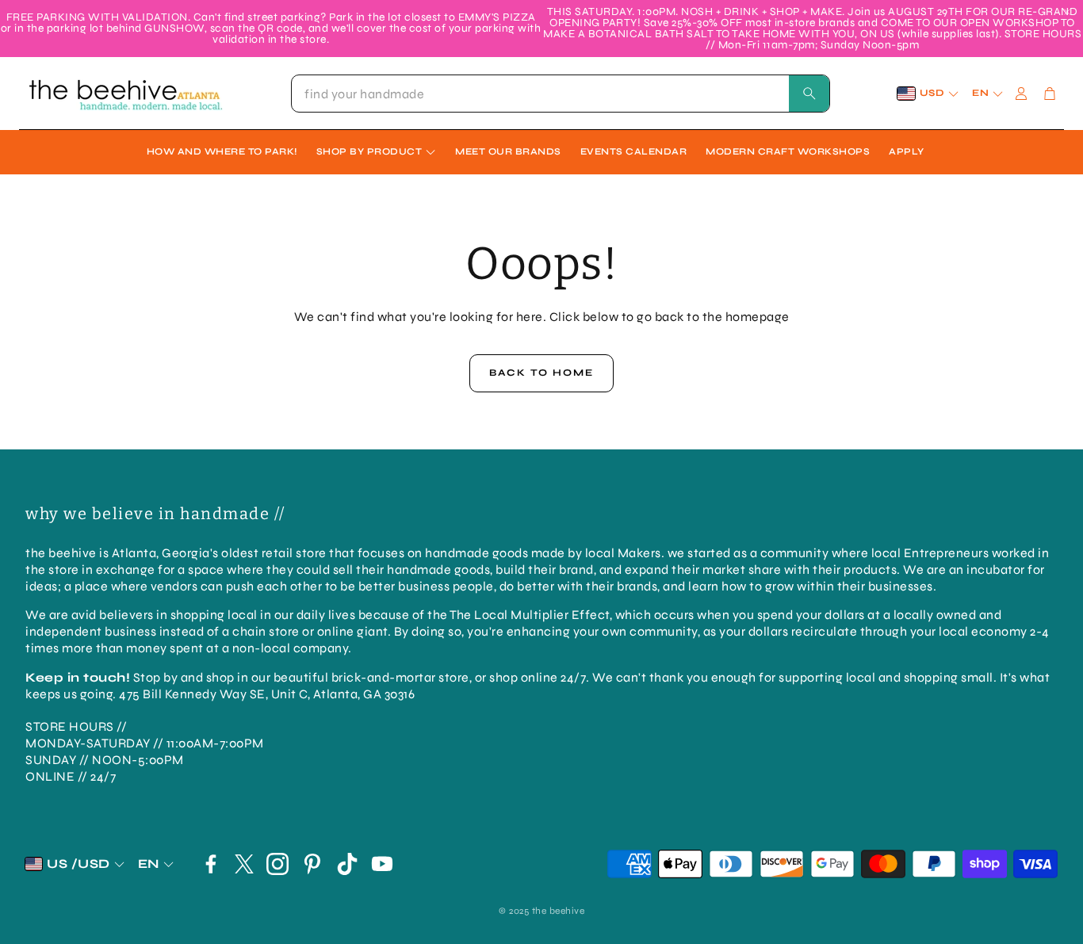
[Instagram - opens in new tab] (277, 864)
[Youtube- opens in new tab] (382, 864)
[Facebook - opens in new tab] (211, 864)
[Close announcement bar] (1067, 12)
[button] (560, 93)
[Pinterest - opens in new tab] (312, 864)
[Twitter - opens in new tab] (244, 863)
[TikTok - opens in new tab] (347, 864)
